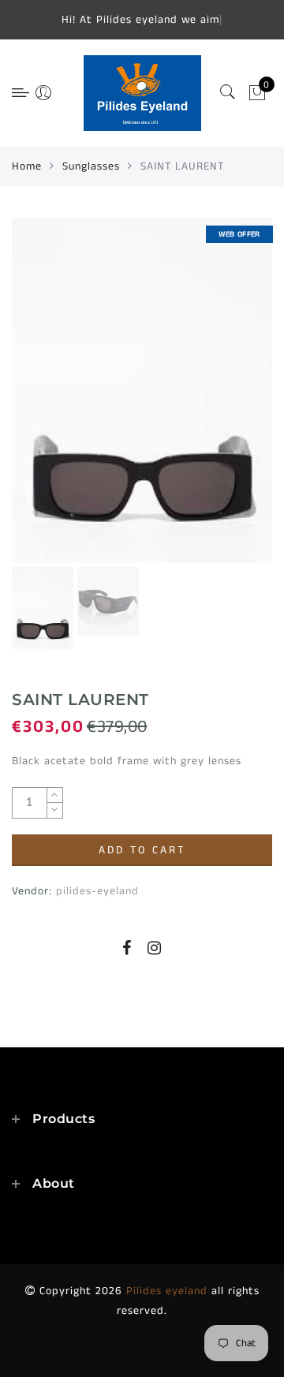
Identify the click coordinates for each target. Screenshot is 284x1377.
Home (27, 166)
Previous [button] (40, 399)
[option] (142, 390)
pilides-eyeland (97, 891)
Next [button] (223, 399)
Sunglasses (91, 166)
